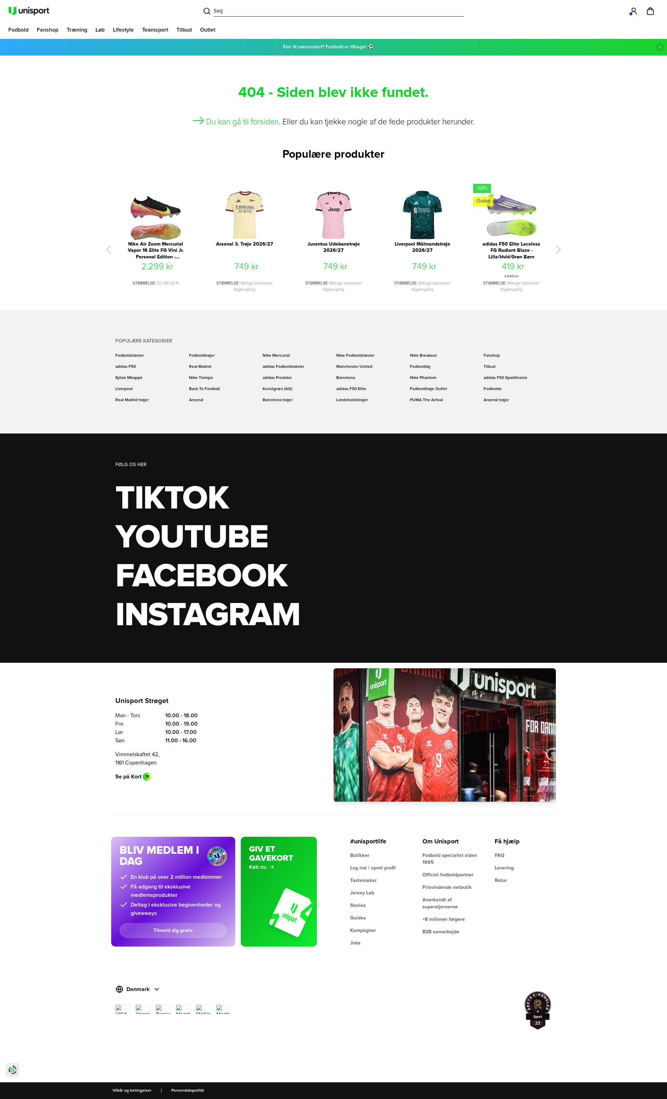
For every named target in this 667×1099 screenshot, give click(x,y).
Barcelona (345, 378)
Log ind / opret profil (373, 868)
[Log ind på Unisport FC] (633, 11)
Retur (501, 880)
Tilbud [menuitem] (184, 30)
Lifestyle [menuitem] (123, 30)
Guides (358, 918)
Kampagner (363, 930)
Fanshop (492, 356)
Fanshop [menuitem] (47, 30)
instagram (207, 615)
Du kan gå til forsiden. (243, 122)
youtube (191, 537)
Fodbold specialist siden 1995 (449, 859)
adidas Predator (277, 378)
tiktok (172, 498)
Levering (504, 868)
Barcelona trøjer (278, 400)
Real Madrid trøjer (132, 400)
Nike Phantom (423, 378)
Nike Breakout (423, 356)
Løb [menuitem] (100, 30)
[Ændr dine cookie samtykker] (12, 1070)
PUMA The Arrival (426, 400)
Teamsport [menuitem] (155, 30)
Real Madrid (200, 367)
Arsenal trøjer (496, 400)
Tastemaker (363, 880)
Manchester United (354, 367)
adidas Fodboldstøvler (283, 367)
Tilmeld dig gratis (173, 930)
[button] (108, 249)
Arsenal (196, 400)
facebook (201, 576)
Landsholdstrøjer (352, 400)
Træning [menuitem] (77, 30)
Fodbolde (493, 389)
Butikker (359, 855)
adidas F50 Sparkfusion (505, 378)
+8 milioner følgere (443, 919)
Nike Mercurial (276, 356)
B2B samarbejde (440, 931)
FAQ (499, 855)
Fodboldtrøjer (202, 356)
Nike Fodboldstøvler (355, 356)
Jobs (355, 943)
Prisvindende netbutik (447, 887)
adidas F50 (125, 367)
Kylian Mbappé (128, 378)
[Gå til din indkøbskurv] (650, 11)
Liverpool (124, 389)
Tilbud (489, 367)
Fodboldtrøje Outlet (428, 389)
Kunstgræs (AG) (277, 389)
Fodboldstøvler (129, 356)
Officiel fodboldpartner (448, 875)
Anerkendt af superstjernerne (440, 903)
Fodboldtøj (420, 367)
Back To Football (204, 389)
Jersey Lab (362, 893)
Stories (358, 905)
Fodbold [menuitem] (18, 30)
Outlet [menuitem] (207, 30)
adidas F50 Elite (351, 389)
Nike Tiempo (201, 378)
